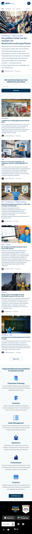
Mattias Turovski (9, 71)
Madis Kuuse (8, 221)
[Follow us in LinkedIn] (18, 524)
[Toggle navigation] (29, 3)
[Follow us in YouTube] (8, 529)
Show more (16, 359)
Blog (2, 9)
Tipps (2, 159)
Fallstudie (18, 9)
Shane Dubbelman (10, 135)
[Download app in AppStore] (9, 517)
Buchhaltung (8, 9)
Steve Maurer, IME (10, 178)
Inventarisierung (5, 35)
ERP (14, 9)
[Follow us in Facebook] (23, 524)
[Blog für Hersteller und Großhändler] (8, 3)
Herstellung (4, 335)
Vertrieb (8, 244)
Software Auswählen (17, 35)
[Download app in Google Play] (23, 517)
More (27, 9)
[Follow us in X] (3, 529)
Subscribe (16, 90)
